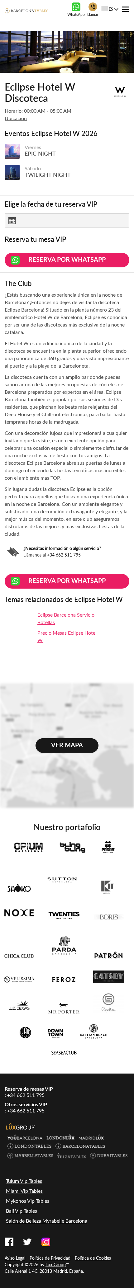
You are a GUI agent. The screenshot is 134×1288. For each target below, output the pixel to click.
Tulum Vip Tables (24, 1181)
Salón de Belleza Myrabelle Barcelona (46, 1221)
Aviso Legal (15, 1258)
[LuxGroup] (20, 1125)
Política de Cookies (93, 1258)
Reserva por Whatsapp (67, 260)
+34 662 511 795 (64, 555)
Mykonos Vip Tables (27, 1201)
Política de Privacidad (50, 1258)
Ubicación (16, 118)
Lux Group (55, 1265)
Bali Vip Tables (21, 1211)
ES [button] (111, 9)
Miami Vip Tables (24, 1191)
